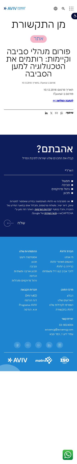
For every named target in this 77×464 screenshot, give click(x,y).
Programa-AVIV (28, 305)
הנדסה (33, 276)
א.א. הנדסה (30, 310)
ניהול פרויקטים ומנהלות (24, 280)
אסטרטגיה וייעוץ (28, 257)
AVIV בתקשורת (64, 310)
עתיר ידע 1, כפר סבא (61, 334)
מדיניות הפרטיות (43, 209)
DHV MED (31, 296)
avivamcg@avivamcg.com (59, 329)
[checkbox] (38, 187)
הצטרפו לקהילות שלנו (61, 305)
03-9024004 (66, 325)
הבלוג (70, 296)
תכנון (34, 262)
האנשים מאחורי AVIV (61, 262)
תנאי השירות (50, 213)
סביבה (33, 266)
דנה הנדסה (31, 300)
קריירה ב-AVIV (65, 266)
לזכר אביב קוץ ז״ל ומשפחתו (57, 271)
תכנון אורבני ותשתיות (25, 271)
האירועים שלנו (65, 300)
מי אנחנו (69, 257)
